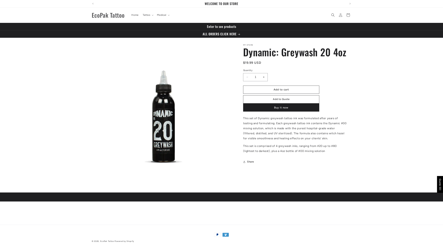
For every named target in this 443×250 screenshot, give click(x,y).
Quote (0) (440, 184)
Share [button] (250, 161)
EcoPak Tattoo (107, 241)
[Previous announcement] (93, 3)
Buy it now (281, 107)
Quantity (247, 70)
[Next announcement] (350, 3)
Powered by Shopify (124, 241)
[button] (148, 15)
